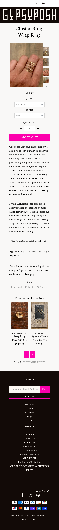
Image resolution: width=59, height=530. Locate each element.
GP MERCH (29, 458)
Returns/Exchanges (29, 454)
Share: (29, 282)
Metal (29, 99)
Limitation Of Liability (29, 462)
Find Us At (29, 442)
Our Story (29, 434)
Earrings (29, 408)
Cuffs (29, 420)
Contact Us (29, 438)
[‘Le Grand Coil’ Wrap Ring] (19, 328)
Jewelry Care (29, 446)
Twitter (31, 286)
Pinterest (43, 286)
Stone (29, 110)
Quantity (29, 122)
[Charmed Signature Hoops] (39, 328)
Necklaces (29, 404)
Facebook (17, 286)
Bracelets (29, 412)
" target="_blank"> (43, 489)
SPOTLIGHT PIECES (34, 362)
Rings (29, 416)
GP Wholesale (30, 450)
